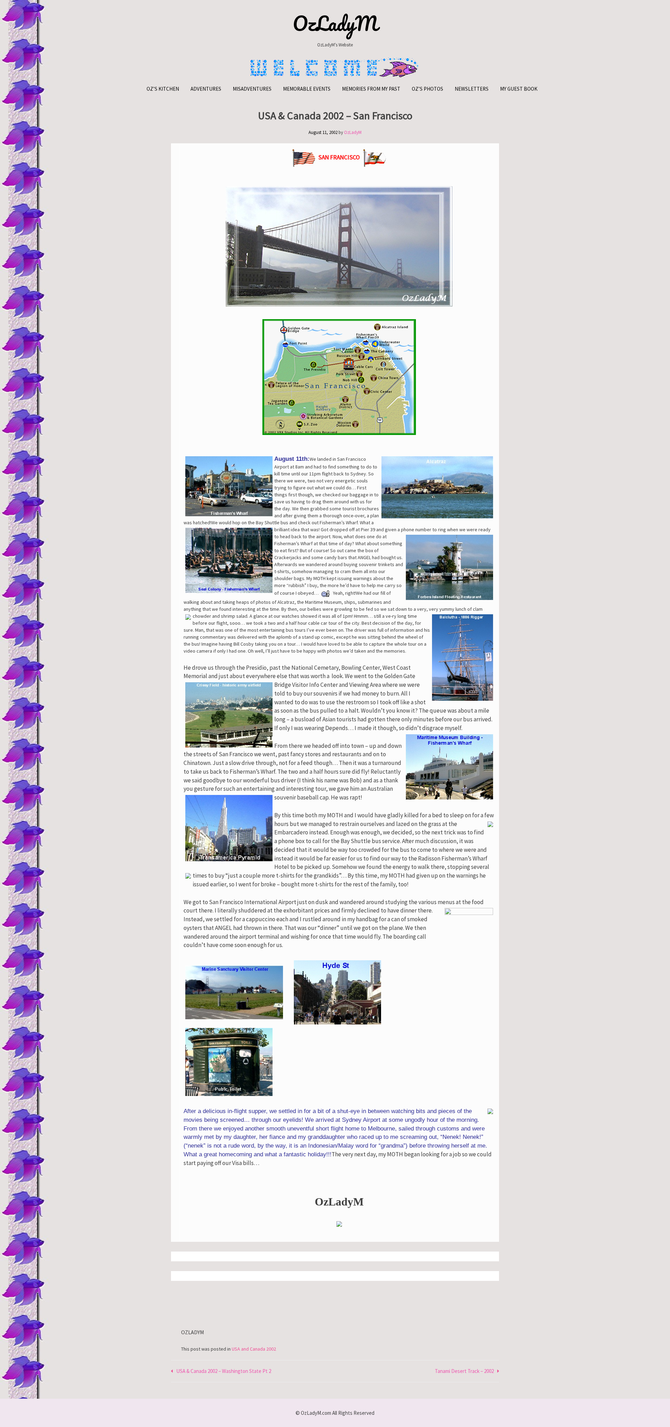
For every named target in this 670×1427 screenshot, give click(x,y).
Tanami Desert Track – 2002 (464, 1371)
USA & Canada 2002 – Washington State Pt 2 (223, 1371)
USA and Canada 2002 (254, 1349)
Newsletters (472, 88)
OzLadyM (335, 23)
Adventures (206, 88)
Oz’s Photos (427, 88)
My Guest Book (518, 88)
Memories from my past (371, 88)
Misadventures (252, 88)
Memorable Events (306, 88)
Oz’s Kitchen (163, 88)
